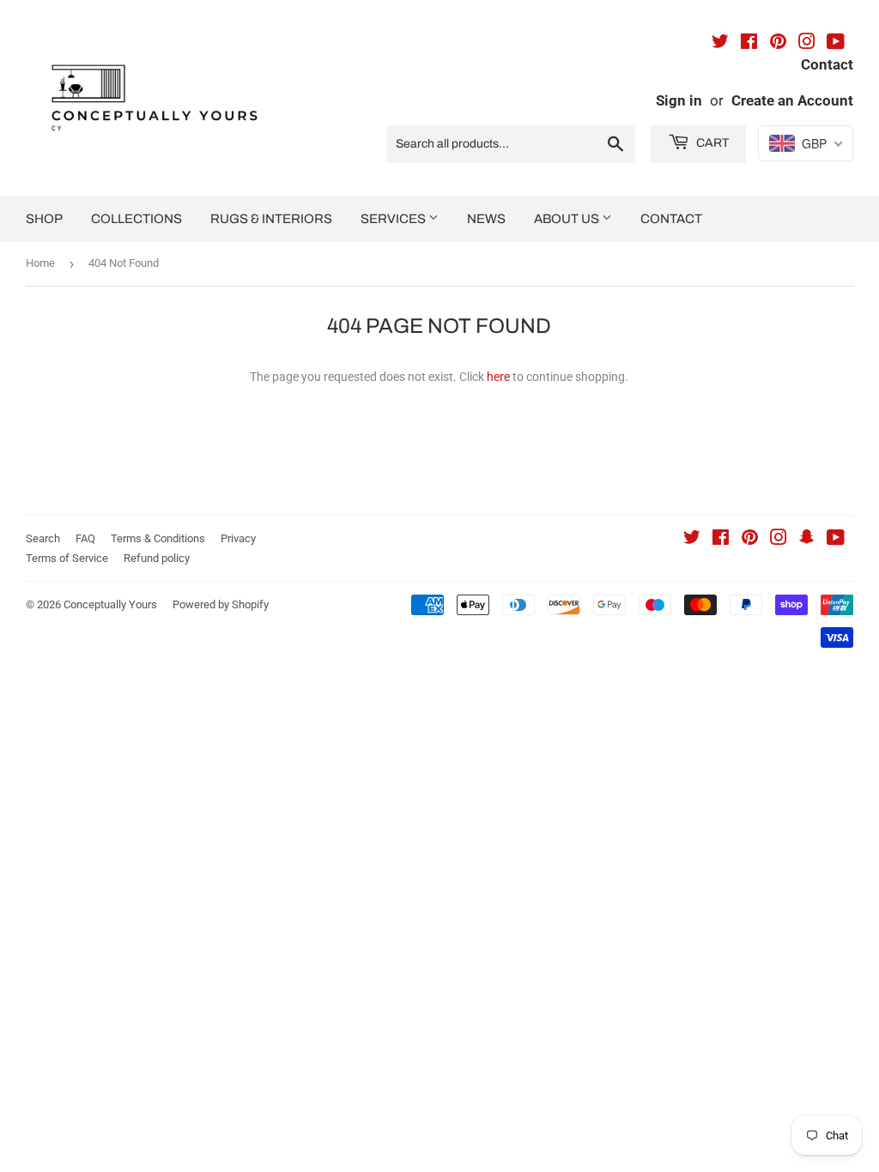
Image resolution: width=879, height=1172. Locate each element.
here (498, 377)
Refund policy (157, 558)
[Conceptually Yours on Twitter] (691, 540)
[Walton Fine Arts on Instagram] (806, 44)
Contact (671, 219)
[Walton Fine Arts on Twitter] (720, 44)
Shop (44, 219)
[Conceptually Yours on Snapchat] (806, 540)
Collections (136, 219)
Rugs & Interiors (271, 219)
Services (394, 219)
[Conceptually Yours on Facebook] (721, 540)
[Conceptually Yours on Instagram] (778, 540)
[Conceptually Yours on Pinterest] (750, 540)
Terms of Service (67, 558)
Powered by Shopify (221, 604)
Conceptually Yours (110, 604)
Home (40, 263)
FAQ (85, 538)
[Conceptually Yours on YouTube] (836, 540)
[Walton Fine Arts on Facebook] (749, 44)
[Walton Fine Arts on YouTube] (836, 44)
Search (43, 538)
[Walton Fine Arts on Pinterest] (778, 44)
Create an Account (792, 100)
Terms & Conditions (158, 538)
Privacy (238, 538)
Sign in (679, 100)
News (486, 219)
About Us (568, 219)
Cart (711, 142)
